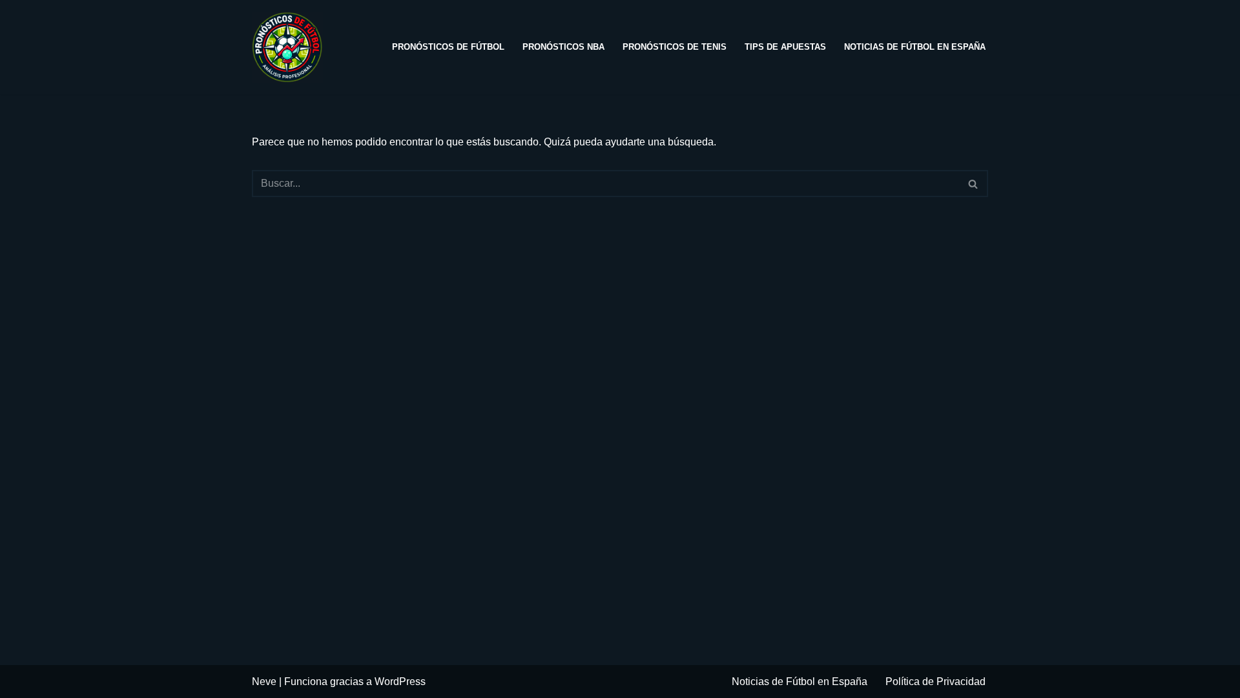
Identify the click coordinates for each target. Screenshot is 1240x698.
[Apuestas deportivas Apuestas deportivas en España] (290, 47)
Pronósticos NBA (563, 47)
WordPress (400, 681)
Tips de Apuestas (785, 47)
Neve (264, 681)
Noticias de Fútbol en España (915, 47)
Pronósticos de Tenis (675, 47)
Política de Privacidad (935, 681)
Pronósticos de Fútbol (448, 47)
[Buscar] (973, 183)
